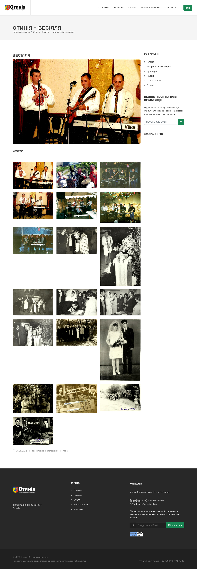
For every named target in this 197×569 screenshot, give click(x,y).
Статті (132, 7)
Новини (119, 7)
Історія (150, 61)
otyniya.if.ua (80, 560)
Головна (103, 7)
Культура (152, 71)
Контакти (170, 7)
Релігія (150, 75)
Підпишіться (175, 525)
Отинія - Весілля (41, 32)
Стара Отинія (154, 80)
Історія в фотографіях (63, 32)
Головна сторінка (21, 32)
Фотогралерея (150, 7)
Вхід (187, 7)
